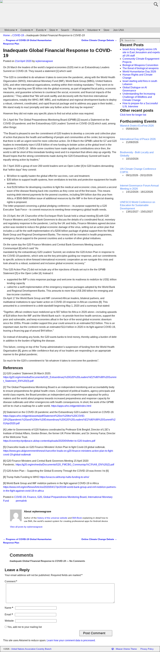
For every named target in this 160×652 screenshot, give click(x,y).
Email (9, 614)
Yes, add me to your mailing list (24, 627)
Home (6, 35)
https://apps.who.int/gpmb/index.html (71, 406)
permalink (21, 500)
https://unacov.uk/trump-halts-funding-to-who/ (64, 477)
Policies (77, 30)
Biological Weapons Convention (140, 65)
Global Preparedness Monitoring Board (65, 497)
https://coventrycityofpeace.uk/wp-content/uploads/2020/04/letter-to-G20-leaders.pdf (49, 441)
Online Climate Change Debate (99, 40)
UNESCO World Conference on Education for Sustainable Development (137, 205)
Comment (11, 581)
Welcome (9, 30)
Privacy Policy (147, 649)
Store (52, 30)
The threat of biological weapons (140, 68)
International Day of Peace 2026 (138, 139)
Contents (25, 30)
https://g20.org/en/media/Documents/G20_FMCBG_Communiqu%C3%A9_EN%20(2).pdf (65, 464)
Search (65, 30)
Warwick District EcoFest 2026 (137, 125)
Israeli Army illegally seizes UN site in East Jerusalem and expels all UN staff (141, 52)
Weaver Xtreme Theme (126, 649)
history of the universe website (52, 518)
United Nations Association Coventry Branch (31, 649)
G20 (39, 497)
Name (9, 607)
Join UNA (118, 30)
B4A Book (77, 518)
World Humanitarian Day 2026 (139, 71)
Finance (31, 497)
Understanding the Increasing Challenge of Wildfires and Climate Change (138, 96)
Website (9, 620)
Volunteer (92, 30)
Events (40, 30)
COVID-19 (18, 35)
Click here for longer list (133, 114)
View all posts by (26, 526)
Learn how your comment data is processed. (71, 640)
